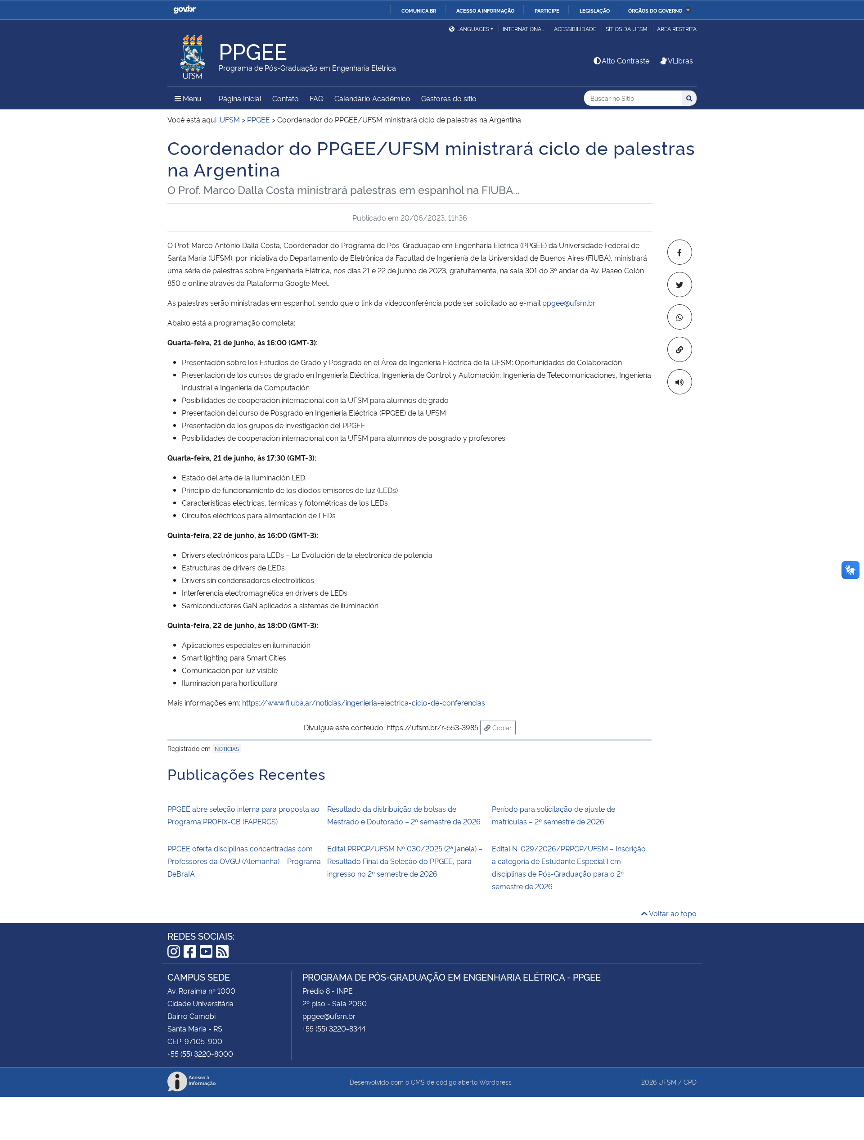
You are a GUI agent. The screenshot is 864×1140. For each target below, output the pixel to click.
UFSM (667, 1081)
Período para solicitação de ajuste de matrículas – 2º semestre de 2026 (553, 815)
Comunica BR (418, 10)
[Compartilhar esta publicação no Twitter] (679, 284)
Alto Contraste (625, 60)
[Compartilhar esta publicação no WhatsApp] (679, 317)
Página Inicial (240, 98)
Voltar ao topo (672, 913)
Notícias (227, 748)
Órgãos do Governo (655, 10)
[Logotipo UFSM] (193, 54)
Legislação (595, 10)
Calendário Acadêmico (372, 98)
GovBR (184, 9)
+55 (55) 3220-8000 (200, 1054)
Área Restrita (677, 28)
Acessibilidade (575, 28)
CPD (690, 1081)
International (523, 28)
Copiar (503, 727)
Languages (472, 28)
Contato (285, 98)
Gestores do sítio (449, 98)
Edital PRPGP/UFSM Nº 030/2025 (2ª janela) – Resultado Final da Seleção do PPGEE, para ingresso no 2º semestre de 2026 (404, 860)
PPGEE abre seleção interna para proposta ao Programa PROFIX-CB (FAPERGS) (243, 815)
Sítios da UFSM (627, 28)
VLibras (680, 60)
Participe (547, 10)
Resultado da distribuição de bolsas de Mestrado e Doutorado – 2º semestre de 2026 (404, 815)
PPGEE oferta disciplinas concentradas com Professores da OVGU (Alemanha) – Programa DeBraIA (244, 860)
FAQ (317, 98)
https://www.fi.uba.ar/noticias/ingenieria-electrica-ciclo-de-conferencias (363, 702)
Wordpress (495, 1081)
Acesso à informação (485, 10)
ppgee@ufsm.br (568, 303)
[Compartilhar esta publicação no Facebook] (679, 252)
